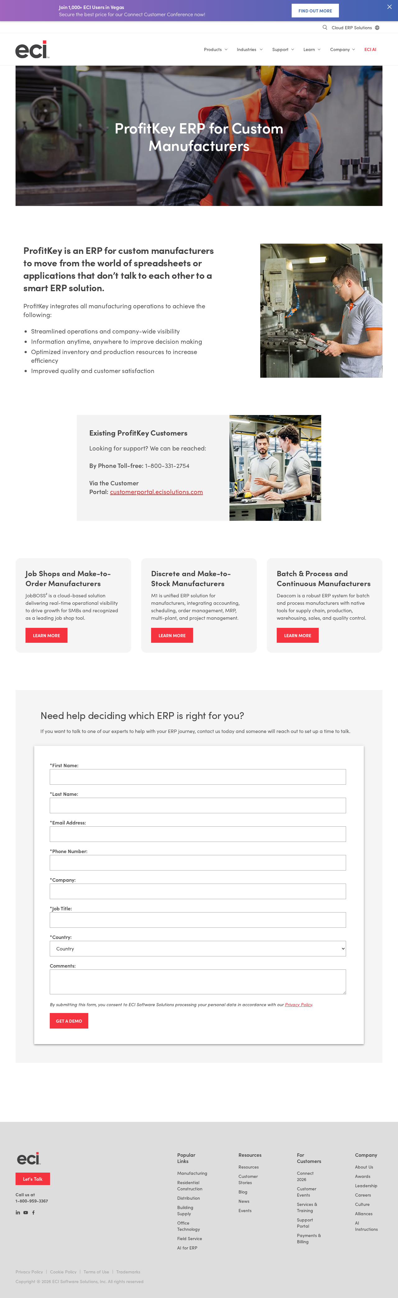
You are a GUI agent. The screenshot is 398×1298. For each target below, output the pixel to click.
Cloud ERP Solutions (352, 27)
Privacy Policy (29, 1272)
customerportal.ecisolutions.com (156, 491)
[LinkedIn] (18, 1213)
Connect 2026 (305, 1176)
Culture (362, 1204)
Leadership (366, 1185)
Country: (61, 936)
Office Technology (188, 1226)
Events (245, 1210)
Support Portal (305, 1223)
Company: (63, 879)
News (243, 1201)
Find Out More (315, 10)
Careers (363, 1195)
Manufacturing (192, 1173)
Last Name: (64, 793)
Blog (243, 1192)
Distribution (188, 1198)
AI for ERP (187, 1248)
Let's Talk (33, 1178)
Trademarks (128, 1272)
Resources (248, 1167)
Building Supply (185, 1210)
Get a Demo (69, 1021)
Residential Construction (189, 1185)
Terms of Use (96, 1272)
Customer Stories (248, 1179)
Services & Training (307, 1207)
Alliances (364, 1213)
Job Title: (61, 908)
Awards (362, 1176)
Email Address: (68, 822)
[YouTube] (25, 1213)
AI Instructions (366, 1226)
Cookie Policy (63, 1272)
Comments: (63, 965)
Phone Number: (68, 850)
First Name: (64, 765)
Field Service (189, 1238)
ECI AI (370, 49)
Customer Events (306, 1192)
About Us (364, 1167)
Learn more (46, 635)
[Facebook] (33, 1213)
